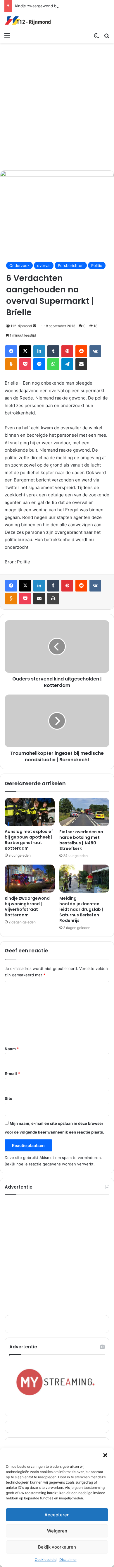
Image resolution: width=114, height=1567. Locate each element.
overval (43, 265)
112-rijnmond (21, 326)
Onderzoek (19, 265)
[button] (105, 1455)
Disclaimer (68, 1559)
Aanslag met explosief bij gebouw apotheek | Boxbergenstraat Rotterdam (29, 840)
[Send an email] (34, 326)
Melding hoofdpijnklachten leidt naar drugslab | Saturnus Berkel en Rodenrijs (81, 909)
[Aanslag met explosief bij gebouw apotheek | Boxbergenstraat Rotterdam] (30, 812)
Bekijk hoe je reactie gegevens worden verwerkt (49, 1164)
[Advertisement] (57, 106)
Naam (12, 1048)
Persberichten (71, 265)
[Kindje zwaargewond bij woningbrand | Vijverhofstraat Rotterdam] (30, 879)
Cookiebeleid (45, 1559)
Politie (96, 265)
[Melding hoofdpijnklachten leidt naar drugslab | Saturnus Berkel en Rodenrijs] (84, 879)
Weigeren (57, 1531)
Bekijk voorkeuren (57, 1547)
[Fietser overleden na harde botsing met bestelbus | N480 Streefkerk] (84, 812)
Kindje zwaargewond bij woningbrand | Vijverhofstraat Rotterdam (27, 906)
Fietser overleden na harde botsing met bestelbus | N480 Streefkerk (81, 840)
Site (8, 1098)
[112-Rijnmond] (27, 20)
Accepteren (57, 1515)
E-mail (12, 1073)
